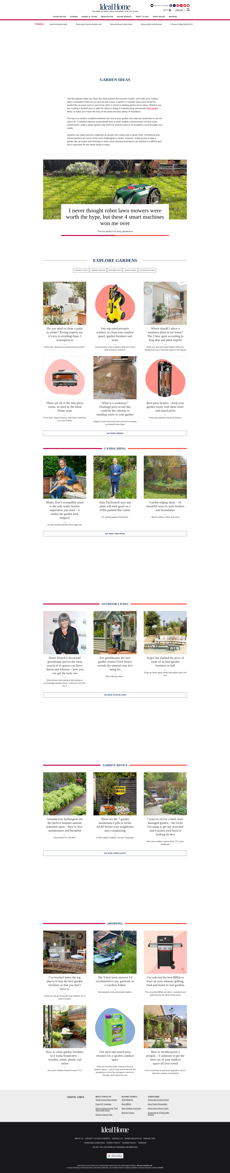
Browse (173, 17)
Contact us (117, 1138)
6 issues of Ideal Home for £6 (181, 24)
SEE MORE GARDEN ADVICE (115, 853)
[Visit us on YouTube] (188, 5)
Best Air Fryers (128, 1113)
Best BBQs (126, 1104)
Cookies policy (129, 1143)
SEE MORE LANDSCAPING (115, 534)
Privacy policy (113, 1143)
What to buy (142, 17)
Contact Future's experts (97, 1138)
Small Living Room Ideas (106, 1100)
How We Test (149, 1138)
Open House (159, 17)
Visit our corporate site (144, 1165)
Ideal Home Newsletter (157, 1104)
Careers (142, 1143)
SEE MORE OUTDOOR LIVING (115, 695)
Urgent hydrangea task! (58, 24)
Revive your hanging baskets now (88, 24)
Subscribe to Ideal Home (158, 1100)
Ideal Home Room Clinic (158, 1108)
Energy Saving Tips (104, 1115)
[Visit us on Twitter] (174, 5)
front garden (152, 108)
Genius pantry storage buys (151, 24)
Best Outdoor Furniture (131, 1108)
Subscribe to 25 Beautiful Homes (158, 1114)
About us (79, 1138)
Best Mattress (127, 1100)
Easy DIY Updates (103, 1104)
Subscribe (179, 10)
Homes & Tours (89, 17)
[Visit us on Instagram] (177, 5)
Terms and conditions (94, 1143)
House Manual (124, 17)
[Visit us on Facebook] (170, 5)
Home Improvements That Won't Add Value (107, 1109)
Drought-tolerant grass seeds (121, 24)
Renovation (107, 17)
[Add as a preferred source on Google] (115, 1155)
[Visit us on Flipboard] (184, 5)
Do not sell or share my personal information (115, 1147)
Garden (74, 17)
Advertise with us (133, 1138)
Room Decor (59, 17)
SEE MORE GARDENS (115, 433)
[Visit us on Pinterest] (181, 5)
